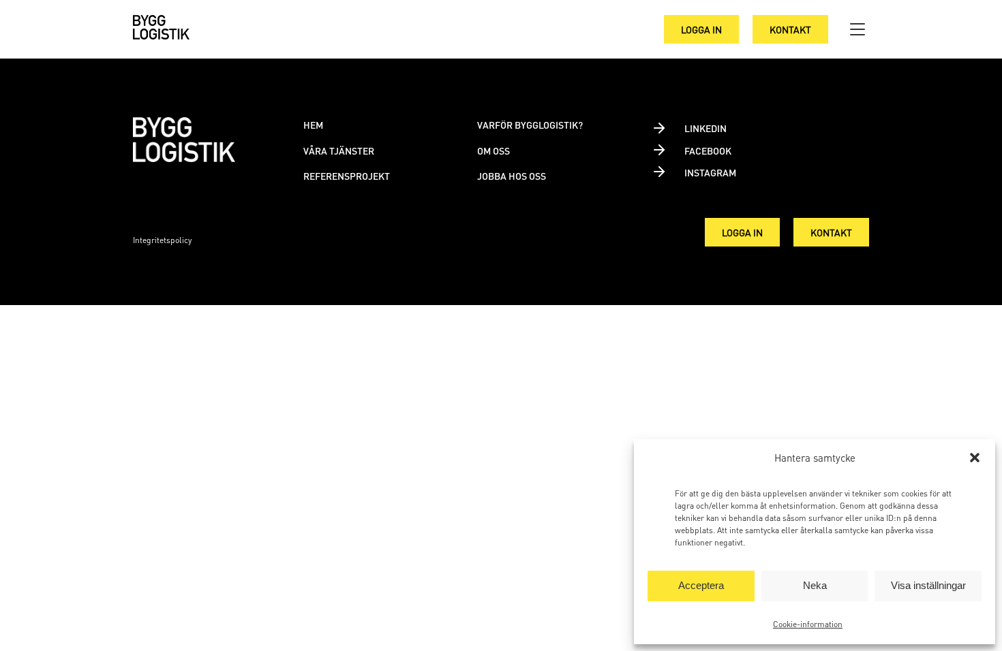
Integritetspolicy (162, 240)
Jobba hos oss (511, 176)
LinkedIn (705, 128)
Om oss (493, 150)
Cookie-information (807, 624)
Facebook (707, 150)
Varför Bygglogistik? (530, 124)
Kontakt (790, 29)
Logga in (701, 29)
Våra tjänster (338, 150)
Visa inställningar (928, 585)
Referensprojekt (346, 176)
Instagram (710, 172)
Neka (815, 585)
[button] (975, 457)
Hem (313, 124)
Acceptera (701, 585)
